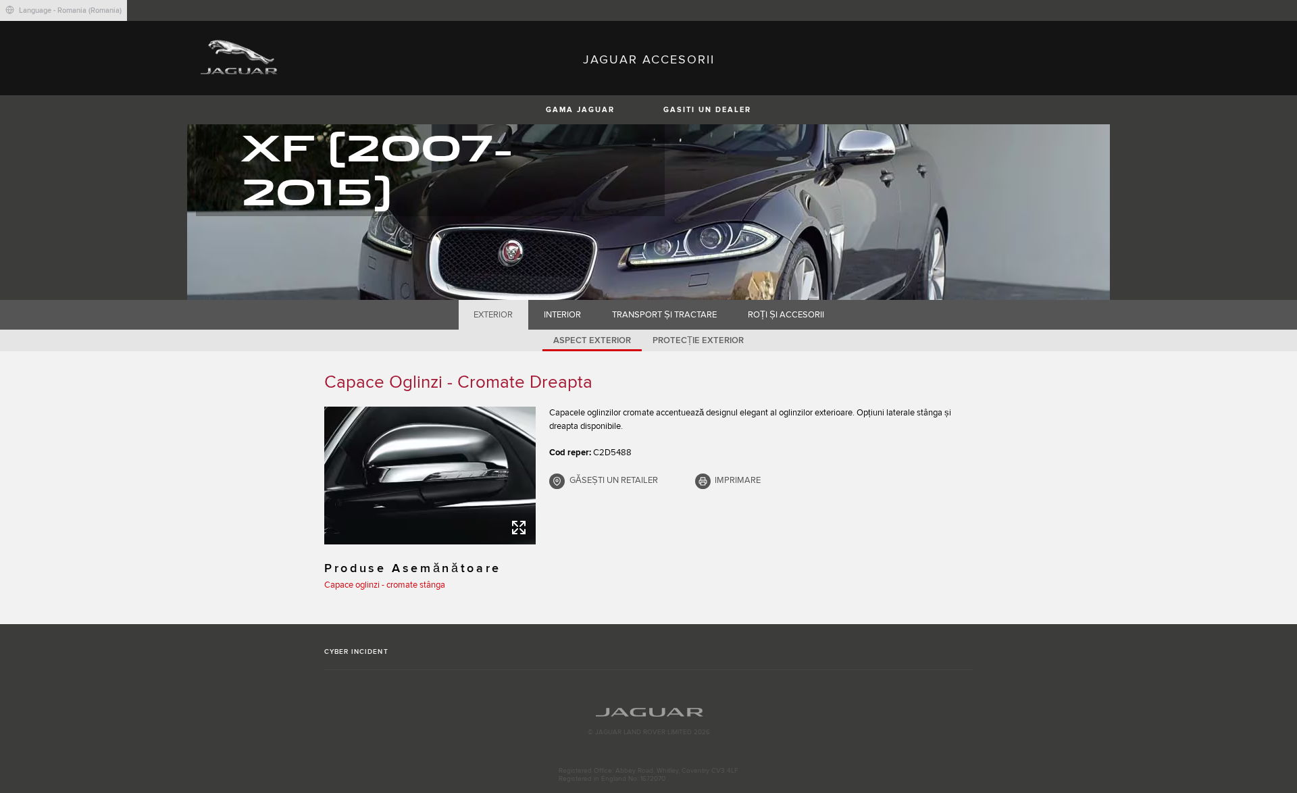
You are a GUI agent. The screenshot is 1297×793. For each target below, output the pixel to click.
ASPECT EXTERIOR (592, 340)
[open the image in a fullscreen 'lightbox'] (430, 475)
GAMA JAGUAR (580, 109)
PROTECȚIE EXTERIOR (698, 340)
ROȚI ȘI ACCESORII (786, 314)
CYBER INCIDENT (356, 652)
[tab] (493, 315)
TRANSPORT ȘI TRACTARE (664, 314)
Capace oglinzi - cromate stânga (384, 585)
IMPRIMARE (738, 480)
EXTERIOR (493, 314)
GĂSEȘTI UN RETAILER (613, 480)
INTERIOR (562, 314)
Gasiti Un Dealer (707, 109)
